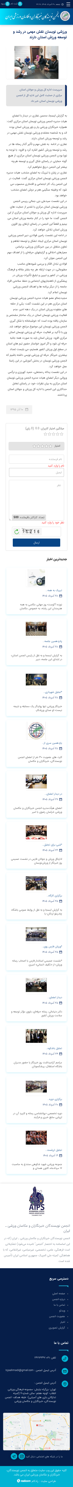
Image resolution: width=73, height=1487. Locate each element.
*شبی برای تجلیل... (52, 845)
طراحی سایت (48, 1481)
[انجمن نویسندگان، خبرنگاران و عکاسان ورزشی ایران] (36, 16)
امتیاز (57, 445)
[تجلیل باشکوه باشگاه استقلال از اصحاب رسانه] (36, 1036)
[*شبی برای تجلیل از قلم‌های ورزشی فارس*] (36, 832)
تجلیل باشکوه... (54, 1048)
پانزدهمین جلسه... (52, 641)
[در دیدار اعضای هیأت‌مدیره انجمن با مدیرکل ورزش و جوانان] (36, 781)
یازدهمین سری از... (52, 743)
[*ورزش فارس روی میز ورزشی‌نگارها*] (36, 934)
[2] (38, 446)
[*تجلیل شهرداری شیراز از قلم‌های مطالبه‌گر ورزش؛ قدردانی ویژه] (36, 679)
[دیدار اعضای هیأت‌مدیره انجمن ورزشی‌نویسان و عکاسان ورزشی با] (36, 985)
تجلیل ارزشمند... (53, 1150)
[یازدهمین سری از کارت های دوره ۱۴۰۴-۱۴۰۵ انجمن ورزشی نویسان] (36, 730)
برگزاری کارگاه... (54, 896)
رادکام (35, 1481)
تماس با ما (59, 1305)
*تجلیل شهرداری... (52, 692)
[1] (34, 446)
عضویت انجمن (57, 1316)
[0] (45, 434)
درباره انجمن (58, 1299)
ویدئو (62, 1311)
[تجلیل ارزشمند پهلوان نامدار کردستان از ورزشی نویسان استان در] (36, 1137)
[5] (50, 446)
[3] (42, 446)
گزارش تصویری (57, 1328)
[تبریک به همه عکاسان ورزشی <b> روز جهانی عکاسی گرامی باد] (36, 578)
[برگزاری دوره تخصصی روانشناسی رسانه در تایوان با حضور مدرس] (36, 1086)
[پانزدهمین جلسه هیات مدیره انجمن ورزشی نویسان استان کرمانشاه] (36, 628)
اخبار (62, 1322)
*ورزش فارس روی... (52, 946)
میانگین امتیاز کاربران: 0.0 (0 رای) (44, 428)
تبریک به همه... (54, 590)
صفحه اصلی (58, 1293)
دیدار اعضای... (54, 997)
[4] (46, 446)
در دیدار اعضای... (53, 794)
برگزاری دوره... (54, 1099)
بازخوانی (16, 530)
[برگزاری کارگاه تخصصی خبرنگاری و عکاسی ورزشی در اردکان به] (36, 883)
